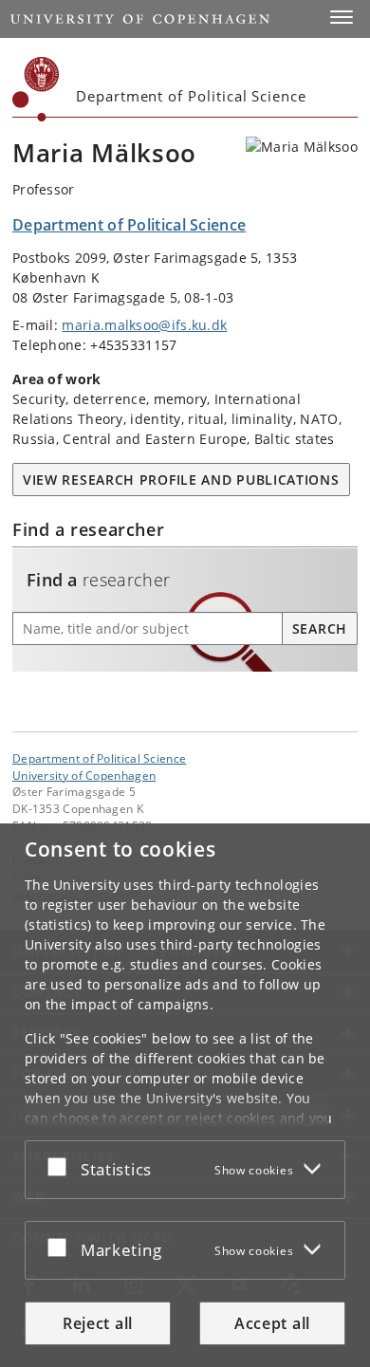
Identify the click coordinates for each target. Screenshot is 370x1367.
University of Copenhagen (84, 775)
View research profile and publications (181, 480)
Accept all (272, 1323)
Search (319, 628)
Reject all (98, 1323)
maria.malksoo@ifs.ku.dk (144, 325)
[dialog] (185, 1095)
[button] (342, 17)
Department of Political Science (99, 758)
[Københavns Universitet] (36, 89)
